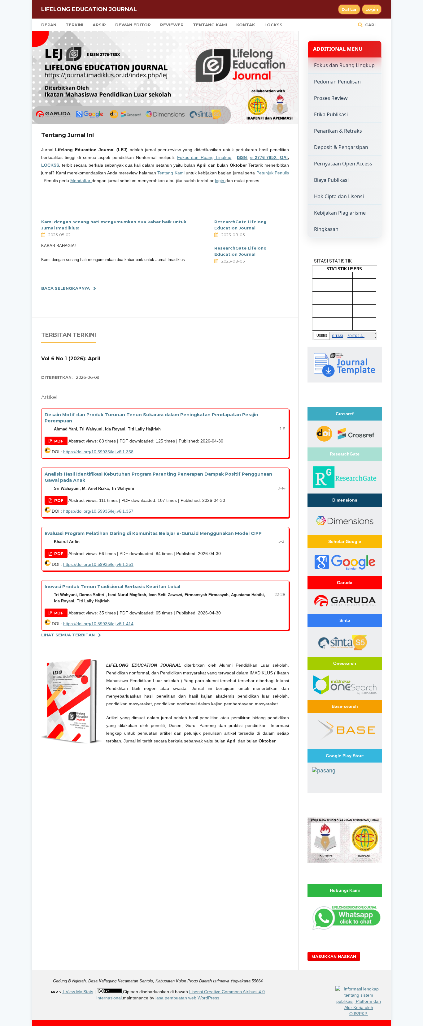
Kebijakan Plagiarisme (340, 212)
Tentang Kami (210, 24)
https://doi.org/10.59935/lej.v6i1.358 (98, 451)
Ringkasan (326, 229)
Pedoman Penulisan (337, 81)
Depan (48, 24)
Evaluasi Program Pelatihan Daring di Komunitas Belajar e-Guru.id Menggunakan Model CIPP (153, 533)
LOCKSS (273, 24)
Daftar (349, 9)
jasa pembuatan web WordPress (187, 997)
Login (371, 9)
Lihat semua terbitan (68, 634)
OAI (284, 157)
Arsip (99, 24)
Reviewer (172, 24)
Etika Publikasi (331, 114)
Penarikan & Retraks (338, 130)
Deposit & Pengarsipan (341, 147)
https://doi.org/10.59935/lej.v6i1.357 (98, 511)
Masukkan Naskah (334, 956)
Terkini (74, 24)
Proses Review (331, 98)
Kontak (245, 24)
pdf (58, 440)
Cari (370, 24)
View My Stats (79, 991)
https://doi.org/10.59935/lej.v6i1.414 (98, 623)
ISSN (242, 157)
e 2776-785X (264, 157)
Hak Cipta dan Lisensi (339, 196)
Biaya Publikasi (331, 180)
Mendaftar (81, 180)
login (220, 180)
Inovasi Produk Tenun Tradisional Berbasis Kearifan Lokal (112, 586)
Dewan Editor (133, 24)
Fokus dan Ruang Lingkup (204, 157)
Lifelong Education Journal (89, 9)
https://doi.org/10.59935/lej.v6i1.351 (98, 564)
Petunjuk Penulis (272, 172)
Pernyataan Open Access (343, 163)
